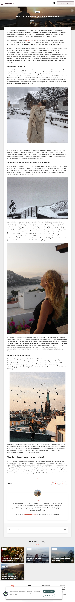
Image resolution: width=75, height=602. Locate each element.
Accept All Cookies (48, 591)
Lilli (38, 22)
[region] (34, 593)
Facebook (62, 589)
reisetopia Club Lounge (30, 514)
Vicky (27, 40)
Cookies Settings (49, 595)
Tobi (36, 40)
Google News (62, 594)
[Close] (59, 590)
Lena (30, 40)
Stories (37, 12)
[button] (5, 593)
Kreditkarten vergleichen (65, 3)
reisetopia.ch (9, 3)
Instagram (62, 591)
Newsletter (62, 587)
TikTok (62, 593)
